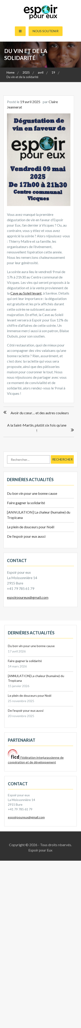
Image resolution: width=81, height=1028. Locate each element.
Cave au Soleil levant (26, 293)
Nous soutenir (45, 31)
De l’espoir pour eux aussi (26, 536)
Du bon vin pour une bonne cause (32, 493)
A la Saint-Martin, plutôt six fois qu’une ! (36, 428)
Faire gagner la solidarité (26, 503)
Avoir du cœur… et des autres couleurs (40, 413)
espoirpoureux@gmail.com (27, 597)
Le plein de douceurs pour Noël (30, 527)
